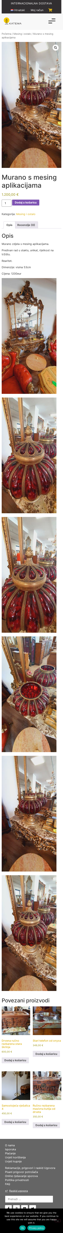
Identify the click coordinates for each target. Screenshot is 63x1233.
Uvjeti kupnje (13, 1161)
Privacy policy (36, 1228)
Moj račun (37, 10)
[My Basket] (50, 10)
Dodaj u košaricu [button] (15, 1060)
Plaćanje (10, 1153)
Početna (6, 33)
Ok (22, 1228)
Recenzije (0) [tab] (26, 225)
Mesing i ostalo (22, 33)
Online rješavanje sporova (21, 1176)
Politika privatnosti (17, 1180)
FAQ (7, 1184)
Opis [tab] (9, 225)
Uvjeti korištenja (15, 1157)
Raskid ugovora (16, 1190)
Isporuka (10, 1149)
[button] (56, 48)
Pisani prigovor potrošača (21, 1172)
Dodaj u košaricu (26, 202)
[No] (57, 1220)
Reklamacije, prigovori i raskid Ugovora (30, 1168)
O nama (10, 1145)
